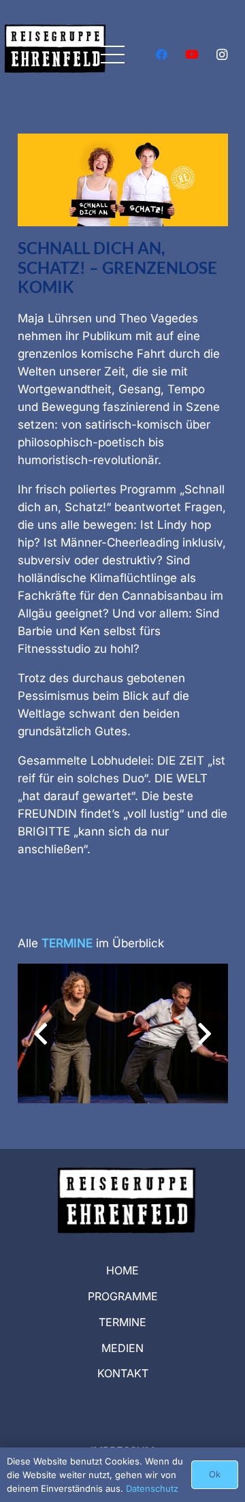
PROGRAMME (123, 1296)
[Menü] (113, 54)
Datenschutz (152, 1488)
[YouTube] (191, 54)
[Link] (55, 65)
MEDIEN (122, 1348)
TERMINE (122, 1322)
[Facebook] (162, 54)
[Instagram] (221, 54)
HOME (122, 1270)
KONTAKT (122, 1373)
